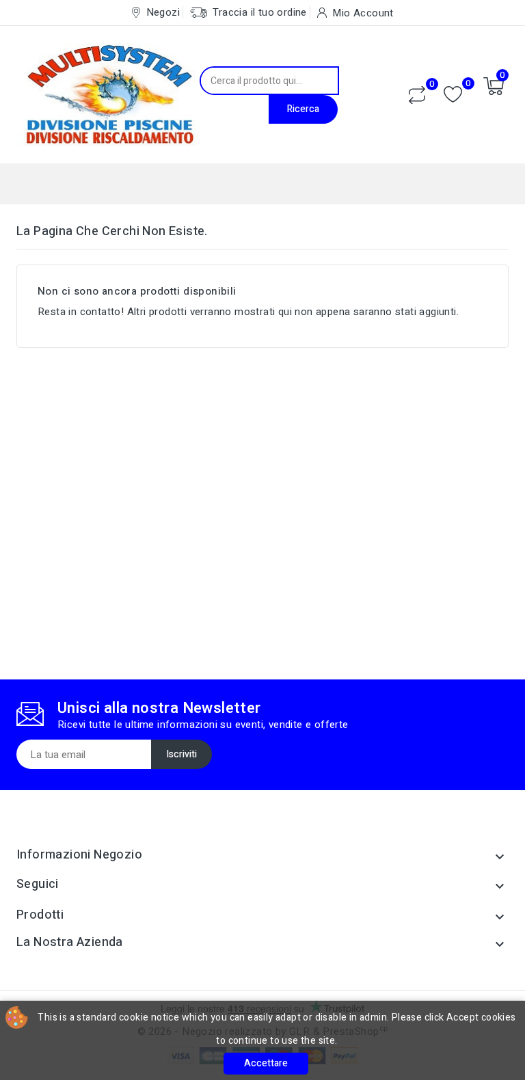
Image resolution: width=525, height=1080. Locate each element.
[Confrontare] (417, 95)
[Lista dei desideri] (453, 94)
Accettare (266, 1063)
